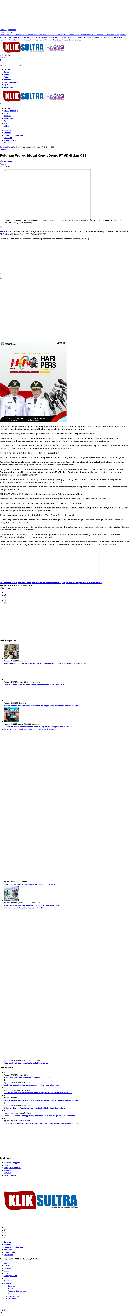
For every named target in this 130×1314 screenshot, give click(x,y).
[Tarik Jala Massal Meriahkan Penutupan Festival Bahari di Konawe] (11, 1037)
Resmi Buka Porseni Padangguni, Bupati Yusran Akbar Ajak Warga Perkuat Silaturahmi (39, 1252)
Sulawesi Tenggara (12, 1299)
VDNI (99, 582)
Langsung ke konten (8, 30)
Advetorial (8, 118)
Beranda (7, 130)
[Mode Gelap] (1, 60)
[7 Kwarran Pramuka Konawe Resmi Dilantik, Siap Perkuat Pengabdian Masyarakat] (11, 858)
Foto (6, 123)
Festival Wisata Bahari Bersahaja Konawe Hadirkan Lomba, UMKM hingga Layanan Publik (41, 1260)
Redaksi (8, 55)
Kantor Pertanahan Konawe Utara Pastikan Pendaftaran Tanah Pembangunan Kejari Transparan (70, 37)
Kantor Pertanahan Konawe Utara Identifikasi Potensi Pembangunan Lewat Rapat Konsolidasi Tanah (40, 35)
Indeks (2, 55)
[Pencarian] (1, 63)
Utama (7, 108)
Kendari (7, 1307)
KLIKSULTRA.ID (6, 231)
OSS (63, 582)
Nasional (7, 116)
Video (6, 126)
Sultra (6, 113)
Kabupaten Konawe (12, 1304)
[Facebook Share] (5, 592)
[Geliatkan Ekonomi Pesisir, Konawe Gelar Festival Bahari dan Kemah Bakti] (11, 679)
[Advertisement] (61, 14)
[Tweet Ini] (5, 595)
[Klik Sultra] (33, 52)
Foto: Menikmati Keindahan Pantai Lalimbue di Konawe (27, 1200)
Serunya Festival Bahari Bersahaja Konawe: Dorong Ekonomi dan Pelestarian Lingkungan (41, 842)
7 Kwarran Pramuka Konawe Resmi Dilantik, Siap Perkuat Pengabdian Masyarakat (38, 863)
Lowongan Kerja (11, 111)
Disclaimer (8, 143)
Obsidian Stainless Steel (49, 582)
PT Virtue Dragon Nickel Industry (81, 582)
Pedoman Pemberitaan (13, 135)
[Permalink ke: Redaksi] (6, 161)
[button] (20, 58)
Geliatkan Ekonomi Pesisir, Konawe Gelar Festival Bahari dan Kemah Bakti (34, 684)
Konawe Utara (24, 582)
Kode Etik (8, 138)
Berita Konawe (10, 1312)
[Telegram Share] (5, 600)
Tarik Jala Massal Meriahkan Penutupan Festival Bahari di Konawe (56, 40)
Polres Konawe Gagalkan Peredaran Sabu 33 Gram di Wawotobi (30, 1021)
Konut (35, 582)
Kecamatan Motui (8, 582)
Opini (6, 121)
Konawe (7, 1309)
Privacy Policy (10, 140)
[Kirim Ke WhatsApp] (5, 603)
